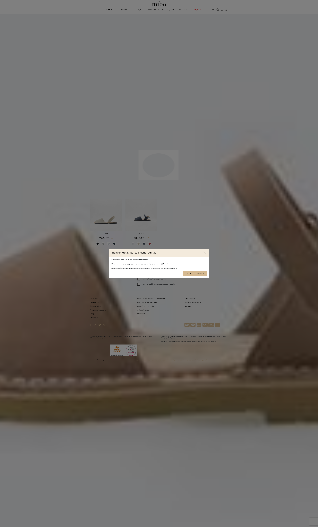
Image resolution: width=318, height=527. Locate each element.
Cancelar (200, 274)
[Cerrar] (205, 252)
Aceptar (188, 274)
